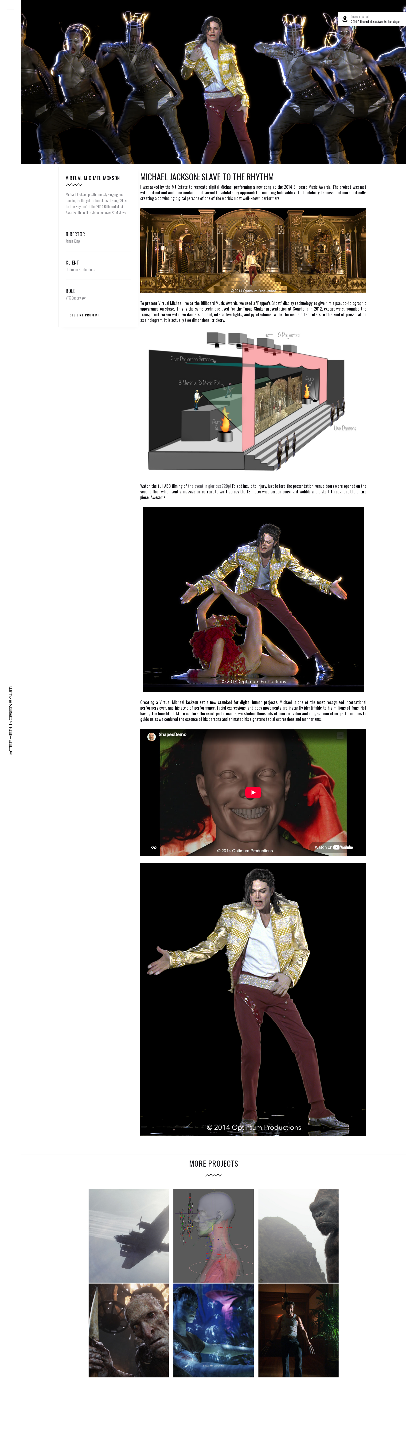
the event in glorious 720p (209, 486)
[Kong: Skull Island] (298, 1236)
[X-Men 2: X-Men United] (298, 1330)
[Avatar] (213, 1330)
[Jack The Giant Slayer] (129, 1330)
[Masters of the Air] (129, 1236)
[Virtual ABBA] (213, 1236)
